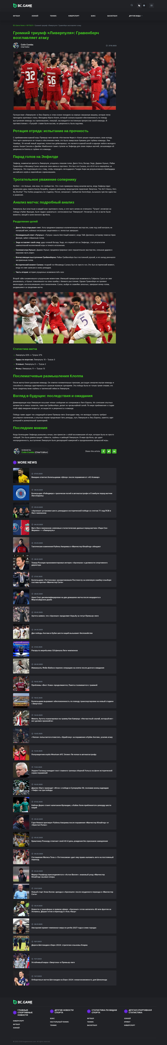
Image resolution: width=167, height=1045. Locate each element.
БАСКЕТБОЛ (112, 16)
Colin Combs (27, 44)
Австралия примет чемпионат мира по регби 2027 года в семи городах (63, 928)
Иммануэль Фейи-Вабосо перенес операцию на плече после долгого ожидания (67, 668)
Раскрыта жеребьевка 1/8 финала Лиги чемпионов (54, 650)
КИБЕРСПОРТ (73, 16)
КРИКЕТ (127, 1022)
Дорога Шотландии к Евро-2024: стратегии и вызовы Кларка (59, 945)
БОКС (93, 16)
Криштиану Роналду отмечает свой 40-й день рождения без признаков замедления (69, 841)
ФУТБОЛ (16, 16)
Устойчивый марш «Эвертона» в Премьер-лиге (53, 962)
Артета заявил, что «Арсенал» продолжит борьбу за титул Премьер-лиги (65, 616)
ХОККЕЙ (35, 16)
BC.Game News (19, 25)
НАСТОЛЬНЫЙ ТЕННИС (59, 1022)
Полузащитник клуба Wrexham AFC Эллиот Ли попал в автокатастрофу (63, 754)
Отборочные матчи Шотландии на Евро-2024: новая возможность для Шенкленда (69, 980)
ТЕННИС (53, 16)
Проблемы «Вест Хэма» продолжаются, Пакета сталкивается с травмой (64, 685)
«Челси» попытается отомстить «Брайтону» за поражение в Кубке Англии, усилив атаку (72, 737)
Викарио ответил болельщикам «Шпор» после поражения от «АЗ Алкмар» (65, 477)
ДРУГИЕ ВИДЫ (135, 16)
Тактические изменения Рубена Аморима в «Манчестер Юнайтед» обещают (66, 546)
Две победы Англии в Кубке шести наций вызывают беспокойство (62, 633)
